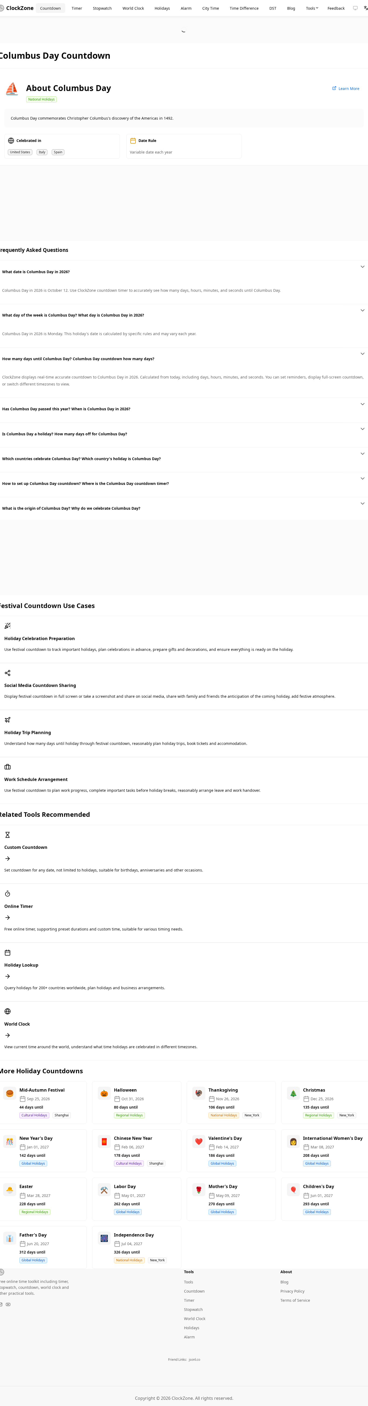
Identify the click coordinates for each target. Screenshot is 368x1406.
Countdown (194, 1291)
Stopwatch (193, 1309)
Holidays (191, 1327)
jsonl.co (194, 1359)
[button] (355, 8)
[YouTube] (8, 1304)
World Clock (194, 1318)
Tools (188, 1282)
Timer (189, 1300)
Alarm (189, 1336)
